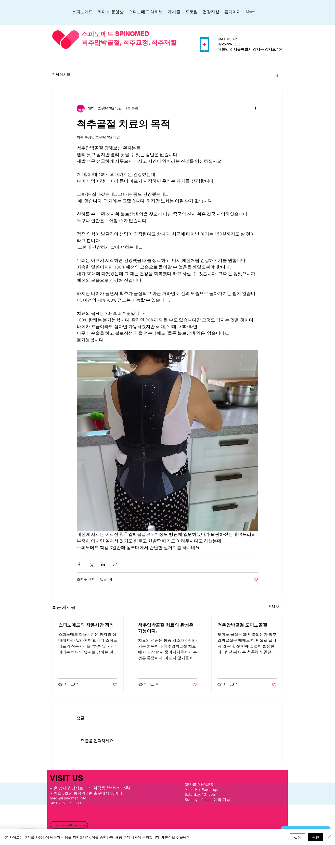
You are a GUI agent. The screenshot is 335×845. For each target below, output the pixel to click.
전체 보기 (275, 607)
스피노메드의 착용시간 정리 (86, 624)
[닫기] (329, 837)
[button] (276, 75)
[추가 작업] (255, 108)
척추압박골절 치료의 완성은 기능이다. (165, 627)
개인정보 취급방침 (175, 837)
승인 (315, 837)
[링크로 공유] (115, 564)
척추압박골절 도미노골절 (242, 624)
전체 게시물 (61, 75)
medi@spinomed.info (68, 798)
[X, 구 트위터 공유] (91, 564)
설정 (297, 837)
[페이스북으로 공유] (79, 564)
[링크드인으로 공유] (103, 564)
